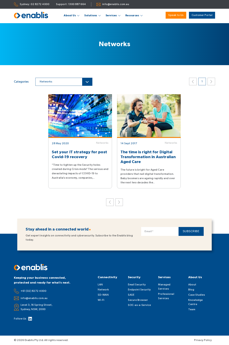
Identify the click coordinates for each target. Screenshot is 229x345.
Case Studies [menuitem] (196, 294)
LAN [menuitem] (100, 284)
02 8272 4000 (40, 4)
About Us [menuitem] (70, 15)
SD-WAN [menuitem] (103, 294)
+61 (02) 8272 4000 (33, 291)
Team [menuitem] (191, 309)
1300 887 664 (77, 4)
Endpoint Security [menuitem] (139, 289)
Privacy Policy (203, 340)
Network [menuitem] (103, 289)
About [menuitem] (192, 284)
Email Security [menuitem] (137, 284)
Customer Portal (202, 15)
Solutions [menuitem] (90, 15)
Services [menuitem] (111, 15)
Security (134, 277)
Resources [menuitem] (132, 15)
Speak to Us (176, 15)
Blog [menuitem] (191, 289)
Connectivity (107, 277)
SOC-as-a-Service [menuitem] (139, 305)
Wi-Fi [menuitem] (101, 300)
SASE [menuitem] (131, 294)
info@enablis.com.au (115, 4)
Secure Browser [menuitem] (138, 300)
